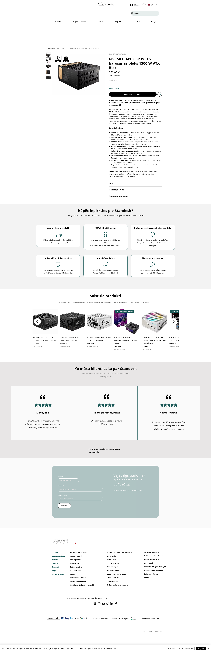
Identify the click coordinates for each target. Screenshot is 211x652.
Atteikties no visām (186, 649)
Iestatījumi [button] (171, 648)
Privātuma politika (110, 648)
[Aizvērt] (208, 648)
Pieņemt (201, 649)
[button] (155, 617)
